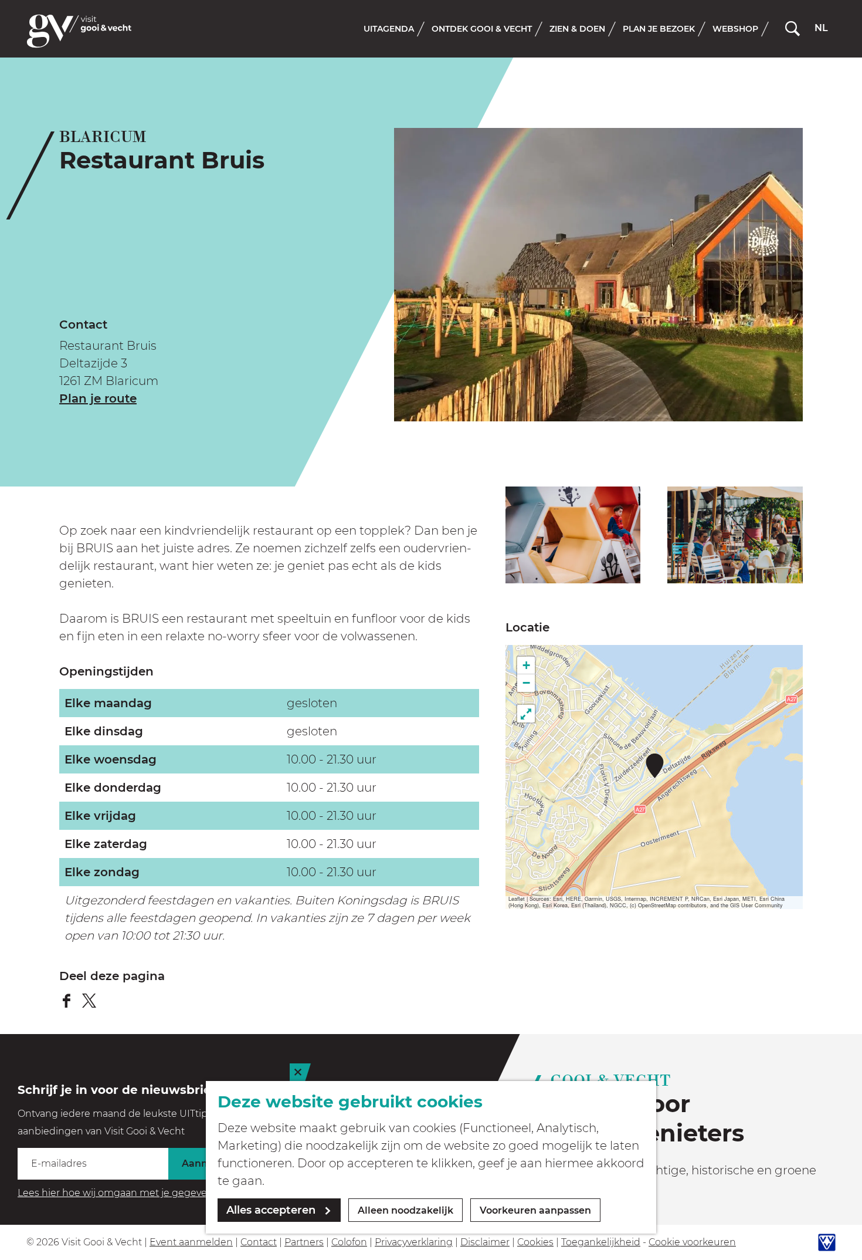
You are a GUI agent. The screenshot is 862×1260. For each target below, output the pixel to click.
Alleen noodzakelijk (405, 1210)
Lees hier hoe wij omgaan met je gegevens (118, 1192)
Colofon (349, 1242)
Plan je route (98, 398)
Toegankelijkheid (600, 1242)
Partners (304, 1242)
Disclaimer (485, 1242)
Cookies (535, 1242)
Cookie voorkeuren (692, 1242)
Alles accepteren (270, 1210)
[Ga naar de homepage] (79, 31)
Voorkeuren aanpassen (535, 1210)
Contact (258, 1242)
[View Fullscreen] (526, 713)
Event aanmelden (191, 1242)
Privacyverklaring (414, 1242)
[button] (654, 765)
